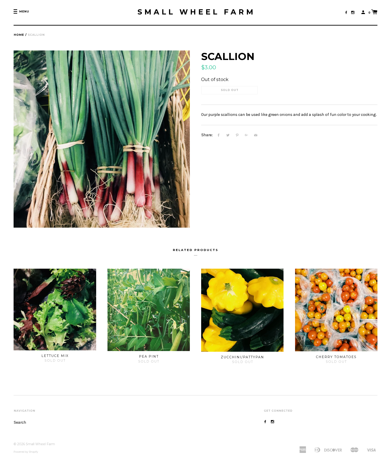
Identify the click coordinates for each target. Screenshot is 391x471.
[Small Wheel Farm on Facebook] (346, 12)
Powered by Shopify (26, 451)
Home (19, 34)
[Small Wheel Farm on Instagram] (352, 12)
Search (20, 422)
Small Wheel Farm (196, 12)
